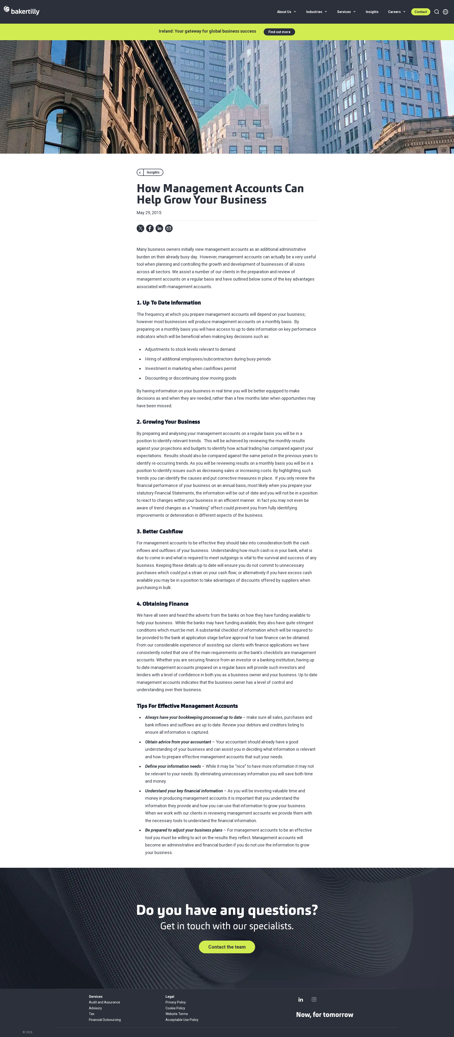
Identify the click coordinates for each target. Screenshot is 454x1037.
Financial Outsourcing (105, 1020)
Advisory (95, 1008)
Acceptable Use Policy (182, 1020)
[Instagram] (314, 999)
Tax (91, 1014)
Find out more (279, 32)
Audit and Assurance (104, 1002)
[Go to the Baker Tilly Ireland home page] (21, 12)
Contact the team (227, 947)
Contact (421, 12)
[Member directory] (445, 12)
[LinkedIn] (301, 999)
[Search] (436, 12)
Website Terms (177, 1014)
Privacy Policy (176, 1002)
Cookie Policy (175, 1008)
